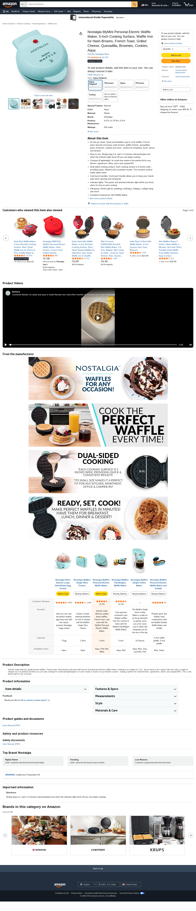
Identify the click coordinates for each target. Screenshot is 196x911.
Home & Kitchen (9, 24)
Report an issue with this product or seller (110, 203)
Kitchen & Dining (23, 24)
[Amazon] (10, 4)
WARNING (10, 775)
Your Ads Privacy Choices (129, 893)
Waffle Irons (52, 24)
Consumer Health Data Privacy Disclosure (100, 893)
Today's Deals (28, 11)
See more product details (101, 198)
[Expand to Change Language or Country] (148, 5)
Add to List (167, 89)
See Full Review (108, 294)
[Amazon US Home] (59, 885)
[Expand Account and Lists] (168, 5)
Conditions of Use (62, 893)
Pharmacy (96, 11)
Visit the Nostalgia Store (98, 54)
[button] (6, 11)
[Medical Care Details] (51, 11)
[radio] (14, 104)
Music (86, 11)
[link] (26, 247)
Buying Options (82, 594)
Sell (68, 11)
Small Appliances (39, 24)
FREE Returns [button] (94, 75)
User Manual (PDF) (11, 725)
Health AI (15, 11)
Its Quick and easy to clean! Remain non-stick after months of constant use (64, 294)
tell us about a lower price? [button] (34, 700)
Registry (77, 11)
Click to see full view (43, 95)
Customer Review (20, 294)
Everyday (108, 11)
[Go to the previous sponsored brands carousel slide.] (5, 835)
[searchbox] (79, 4)
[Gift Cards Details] (64, 11)
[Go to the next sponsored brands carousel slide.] (191, 835)
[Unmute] (190, 344)
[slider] (93, 344)
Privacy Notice (76, 893)
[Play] (5, 344)
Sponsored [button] (6, 812)
